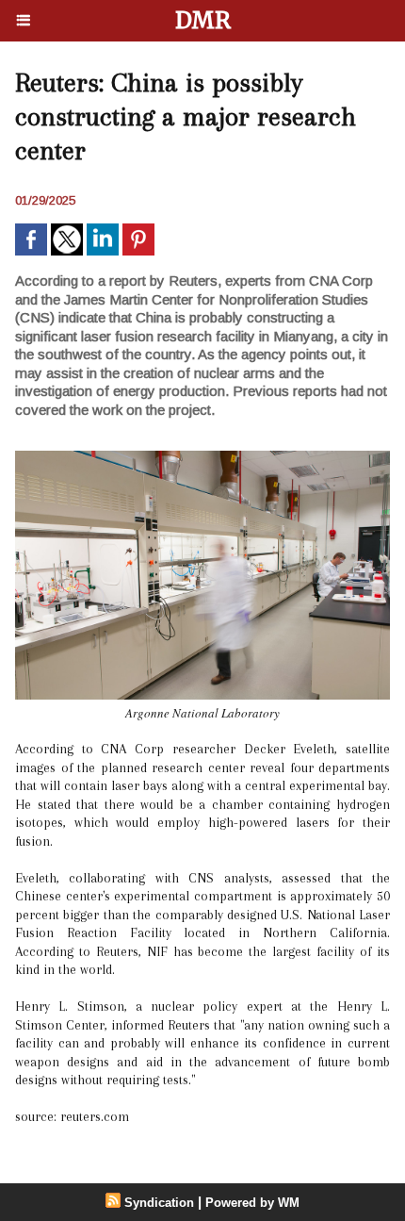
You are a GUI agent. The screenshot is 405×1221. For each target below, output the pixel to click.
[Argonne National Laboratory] (202, 459)
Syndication (159, 1203)
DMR (203, 20)
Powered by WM (252, 1203)
